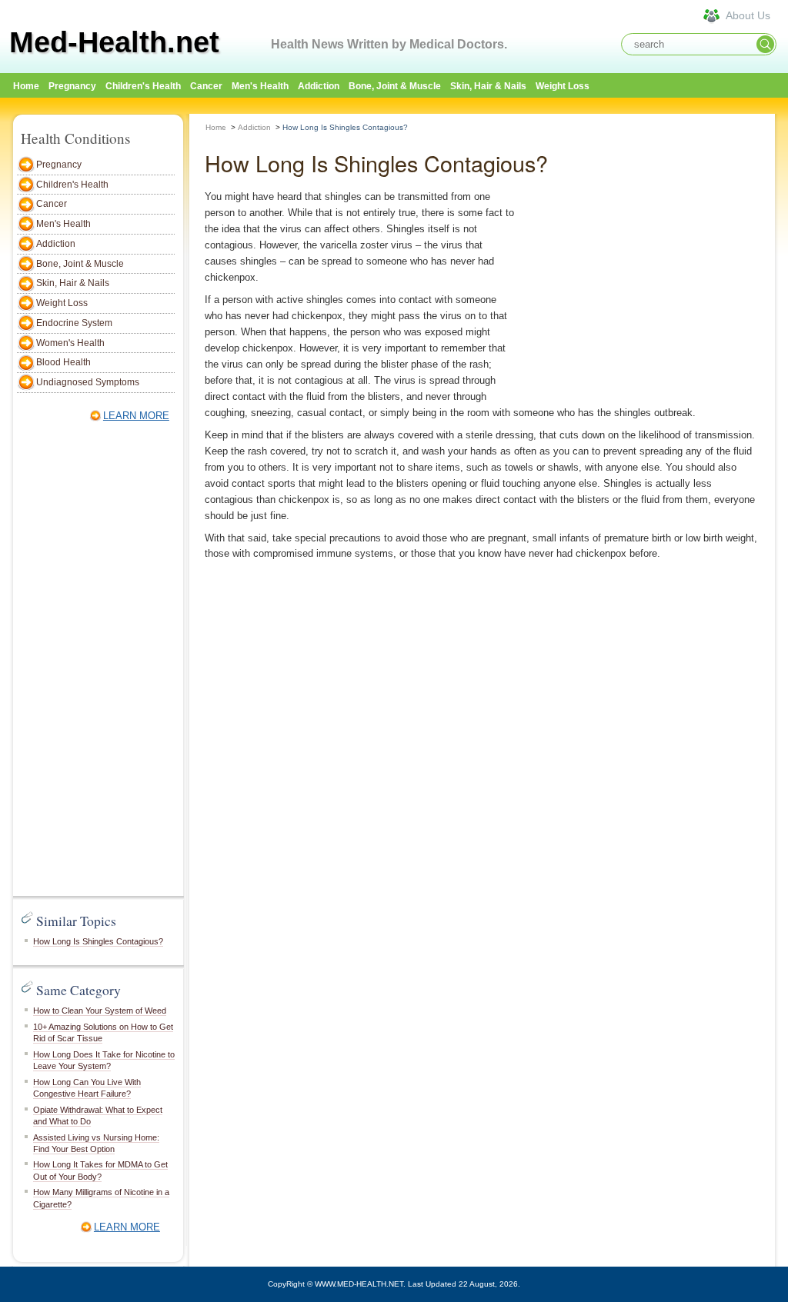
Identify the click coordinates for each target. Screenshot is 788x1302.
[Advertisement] (93, 661)
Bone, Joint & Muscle (395, 86)
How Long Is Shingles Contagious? (98, 941)
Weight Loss (562, 86)
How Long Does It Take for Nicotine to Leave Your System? (104, 1060)
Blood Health (63, 362)
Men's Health (260, 86)
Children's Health (143, 86)
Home (215, 127)
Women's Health (70, 343)
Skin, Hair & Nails (488, 86)
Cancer (206, 86)
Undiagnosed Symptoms (87, 382)
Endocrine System (74, 323)
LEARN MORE (136, 415)
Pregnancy (72, 86)
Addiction (318, 86)
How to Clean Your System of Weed (99, 1010)
